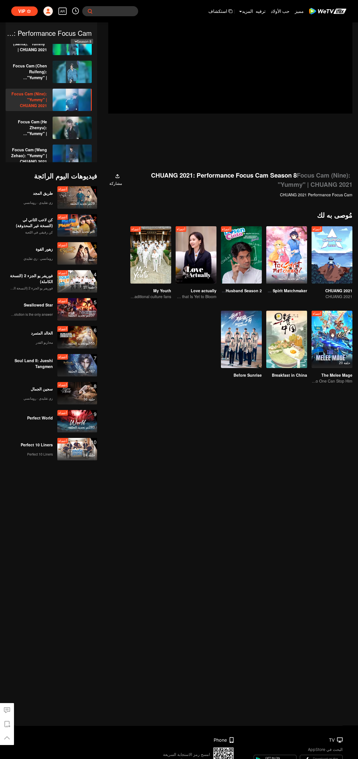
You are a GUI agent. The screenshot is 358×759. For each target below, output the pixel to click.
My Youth (162, 290)
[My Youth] (150, 255)
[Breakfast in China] (286, 339)
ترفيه (260, 11)
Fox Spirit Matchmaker (285, 290)
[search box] (90, 11)
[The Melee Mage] (332, 339)
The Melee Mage (336, 375)
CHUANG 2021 (338, 290)
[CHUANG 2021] (332, 255)
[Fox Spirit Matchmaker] (286, 255)
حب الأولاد (280, 11)
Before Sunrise (248, 375)
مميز (299, 11)
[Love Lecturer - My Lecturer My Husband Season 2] (241, 255)
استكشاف (217, 11)
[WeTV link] (328, 11)
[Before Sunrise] (241, 339)
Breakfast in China (289, 375)
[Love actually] (196, 255)
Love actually (203, 290)
